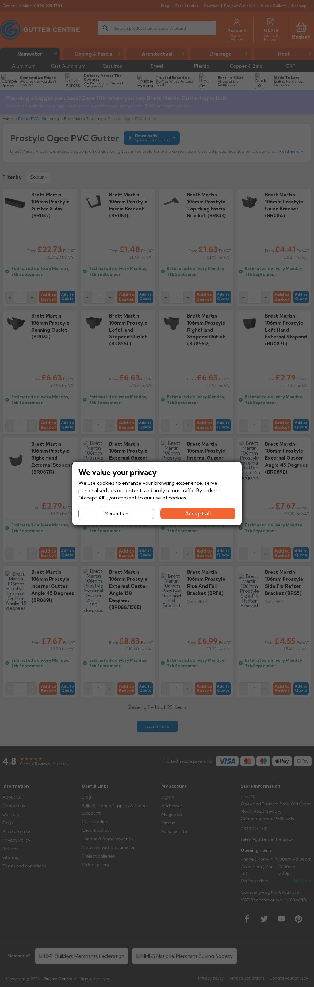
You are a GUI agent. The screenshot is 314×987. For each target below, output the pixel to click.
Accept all (198, 513)
